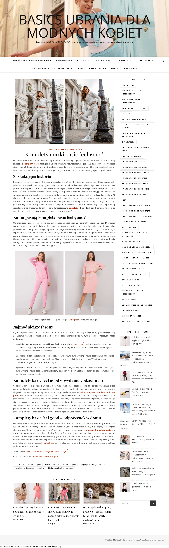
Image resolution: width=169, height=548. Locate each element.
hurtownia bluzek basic (134, 167)
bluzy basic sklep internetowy (131, 101)
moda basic (128, 252)
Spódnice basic (41, 68)
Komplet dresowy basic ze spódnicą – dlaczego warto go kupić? (28, 511)
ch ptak (126, 114)
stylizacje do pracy (132, 285)
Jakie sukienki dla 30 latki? (136, 205)
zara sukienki (143, 321)
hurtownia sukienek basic (135, 189)
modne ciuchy (146, 252)
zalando (126, 321)
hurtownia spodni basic (134, 178)
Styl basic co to (131, 280)
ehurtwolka (128, 142)
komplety (73, 207)
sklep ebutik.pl (140, 274)
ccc (145, 108)
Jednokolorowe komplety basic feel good (60, 464)
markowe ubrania (131, 241)
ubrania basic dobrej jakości (137, 305)
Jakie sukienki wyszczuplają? (137, 216)
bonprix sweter (130, 108)
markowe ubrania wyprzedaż (137, 247)
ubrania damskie (130, 310)
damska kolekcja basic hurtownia (133, 135)
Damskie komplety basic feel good (28, 464)
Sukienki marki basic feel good (45, 456)
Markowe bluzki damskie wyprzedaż (134, 234)
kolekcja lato (129, 227)
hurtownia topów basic (134, 194)
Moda (114, 68)
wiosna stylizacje (131, 316)
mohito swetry (130, 258)
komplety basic (31, 163)
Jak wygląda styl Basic (134, 222)
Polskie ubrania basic (133, 269)
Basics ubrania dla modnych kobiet (84, 26)
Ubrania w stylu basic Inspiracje (32, 60)
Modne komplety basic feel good (60, 468)
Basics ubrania (98, 68)
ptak (124, 274)
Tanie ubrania (129, 299)
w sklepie (73, 319)
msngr (146, 258)
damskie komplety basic (98, 430)
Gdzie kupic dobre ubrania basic (135, 149)
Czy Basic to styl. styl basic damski (137, 126)
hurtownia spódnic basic (135, 184)
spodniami (78, 344)
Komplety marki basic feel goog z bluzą (29, 468)
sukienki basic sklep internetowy (132, 292)
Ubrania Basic (131, 68)
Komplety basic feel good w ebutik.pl (93, 464)
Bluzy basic (84, 60)
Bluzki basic (126, 60)
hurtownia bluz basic (133, 162)
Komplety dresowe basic (60, 149)
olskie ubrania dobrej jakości (137, 263)
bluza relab (128, 85)
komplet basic (47, 443)
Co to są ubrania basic (134, 119)
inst (124, 200)
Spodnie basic (146, 60)
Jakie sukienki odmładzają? (136, 211)
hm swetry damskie (132, 156)
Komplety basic (105, 60)
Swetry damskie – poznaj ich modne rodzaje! (46, 451)
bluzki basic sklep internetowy (131, 92)
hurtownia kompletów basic (137, 173)
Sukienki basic (64, 60)
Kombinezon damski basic (69, 68)
